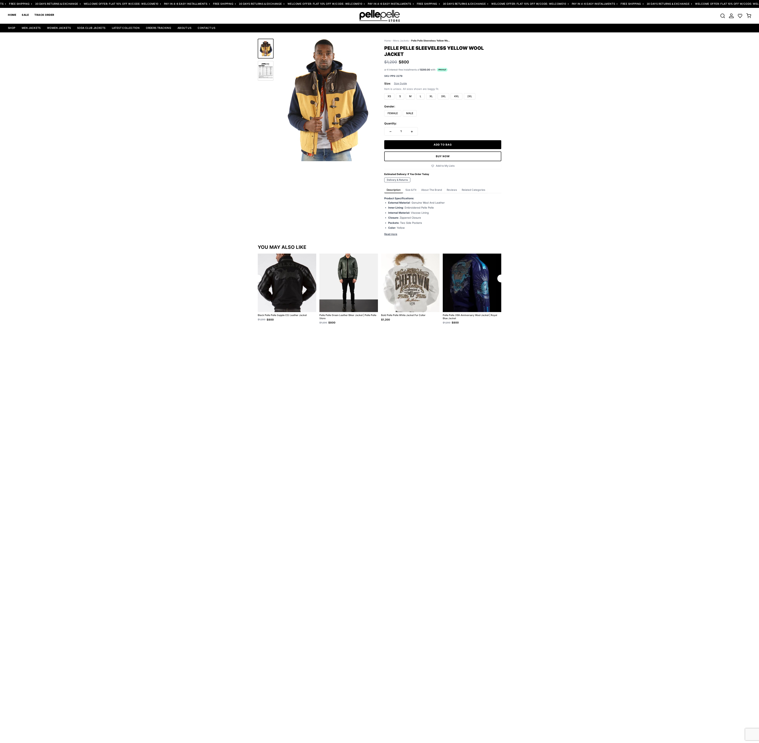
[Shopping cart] (748, 15)
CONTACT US (206, 27)
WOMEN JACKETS (59, 27)
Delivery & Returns (397, 179)
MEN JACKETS (31, 27)
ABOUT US (184, 27)
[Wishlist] (740, 15)
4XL (456, 96)
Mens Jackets (401, 40)
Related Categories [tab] (473, 189)
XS (389, 96)
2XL (469, 96)
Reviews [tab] (452, 189)
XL (431, 96)
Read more (390, 234)
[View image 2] (266, 71)
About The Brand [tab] (431, 189)
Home (387, 40)
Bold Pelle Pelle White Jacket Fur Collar (403, 315)
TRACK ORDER (44, 14)
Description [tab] (394, 189)
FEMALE (393, 113)
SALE (25, 14)
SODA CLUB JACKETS (91, 27)
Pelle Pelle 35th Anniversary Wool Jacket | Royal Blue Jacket (470, 317)
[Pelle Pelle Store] (379, 16)
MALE (409, 113)
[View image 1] (266, 48)
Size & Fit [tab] (410, 189)
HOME (12, 14)
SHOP (11, 27)
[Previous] (258, 278)
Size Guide (400, 83)
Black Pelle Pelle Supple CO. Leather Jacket (282, 315)
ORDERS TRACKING (158, 27)
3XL (443, 96)
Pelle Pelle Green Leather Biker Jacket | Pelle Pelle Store (347, 317)
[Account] (731, 15)
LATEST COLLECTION (126, 27)
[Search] (722, 15)
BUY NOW (443, 156)
